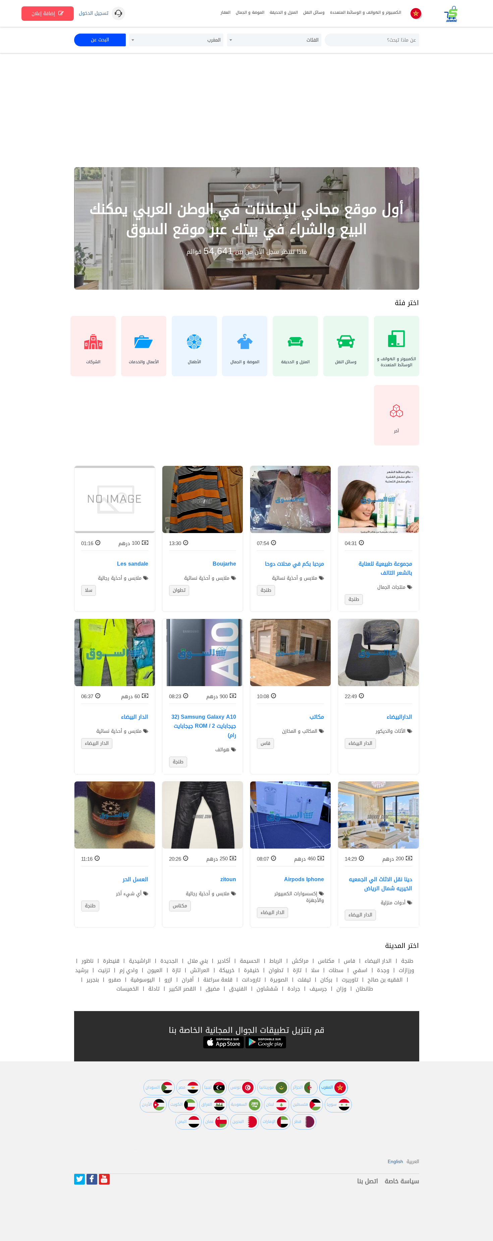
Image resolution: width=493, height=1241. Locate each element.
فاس (349, 961)
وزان (341, 989)
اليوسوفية (142, 979)
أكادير (223, 961)
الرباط (275, 961)
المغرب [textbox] (214, 40)
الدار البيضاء (378, 961)
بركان (326, 979)
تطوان (276, 970)
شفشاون (267, 989)
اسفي (360, 970)
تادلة (154, 989)
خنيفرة (251, 970)
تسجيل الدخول (93, 13)
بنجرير (93, 979)
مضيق (213, 989)
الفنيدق (238, 989)
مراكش (300, 961)
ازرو (168, 979)
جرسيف (318, 989)
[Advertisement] (246, 110)
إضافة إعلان (44, 13)
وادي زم (128, 970)
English (395, 1161)
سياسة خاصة (402, 1181)
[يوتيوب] (104, 1179)
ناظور (87, 961)
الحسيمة (250, 961)
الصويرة (279, 979)
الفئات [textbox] (313, 40)
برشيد (82, 970)
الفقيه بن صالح (385, 979)
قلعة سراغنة (217, 979)
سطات (336, 970)
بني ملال (197, 961)
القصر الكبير (182, 989)
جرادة (293, 989)
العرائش (200, 970)
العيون (155, 970)
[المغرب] (415, 13)
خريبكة (226, 970)
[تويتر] (79, 1179)
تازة (297, 970)
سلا (315, 970)
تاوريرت (350, 979)
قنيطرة (111, 961)
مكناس (326, 961)
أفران (188, 979)
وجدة (383, 970)
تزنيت (104, 970)
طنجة (407, 961)
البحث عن (100, 39)
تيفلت (304, 979)
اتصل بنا (367, 1181)
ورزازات (406, 970)
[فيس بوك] (92, 1179)
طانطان (364, 989)
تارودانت (251, 979)
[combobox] (274, 40)
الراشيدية (140, 961)
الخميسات (127, 989)
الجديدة (169, 961)
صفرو (114, 979)
